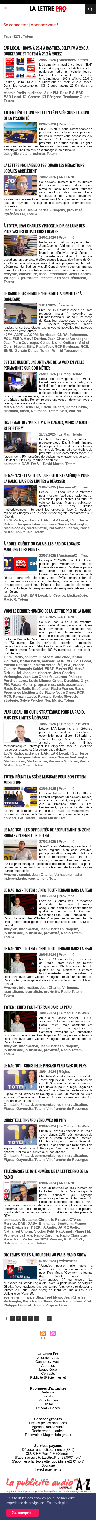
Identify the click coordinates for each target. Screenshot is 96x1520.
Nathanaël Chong (18, 1231)
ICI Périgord (51, 97)
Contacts (48, 1373)
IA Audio (49, 1227)
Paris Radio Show (37, 1301)
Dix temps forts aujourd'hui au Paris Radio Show (45, 1255)
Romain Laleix (24, 696)
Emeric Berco (44, 665)
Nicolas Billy (24, 346)
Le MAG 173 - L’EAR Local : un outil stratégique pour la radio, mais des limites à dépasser (46, 478)
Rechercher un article (48, 1431)
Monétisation (48, 1400)
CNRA (62, 335)
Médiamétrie (37, 528)
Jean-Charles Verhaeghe (67, 339)
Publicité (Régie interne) (48, 1377)
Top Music (24, 532)
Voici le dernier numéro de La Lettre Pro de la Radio (47, 611)
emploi (24, 874)
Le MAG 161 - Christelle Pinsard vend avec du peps (45, 1065)
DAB (25, 464)
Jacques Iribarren (31, 524)
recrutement (38, 878)
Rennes (56, 1239)
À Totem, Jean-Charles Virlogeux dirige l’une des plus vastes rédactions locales (44, 228)
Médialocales (14, 528)
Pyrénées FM (14, 214)
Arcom (47, 657)
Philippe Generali (18, 1305)
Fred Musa (53, 1297)
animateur (12, 464)
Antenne (48, 1392)
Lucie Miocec (40, 681)
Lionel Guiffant (64, 343)
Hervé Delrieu (35, 339)
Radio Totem (71, 933)
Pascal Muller (21, 685)
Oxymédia (24, 1108)
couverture (28, 274)
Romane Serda (50, 696)
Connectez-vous (48, 1362)
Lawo (22, 681)
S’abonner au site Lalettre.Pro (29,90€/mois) (48, 1457)
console (48, 661)
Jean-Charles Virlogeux (46, 210)
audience (35, 93)
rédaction (78, 278)
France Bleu (33, 1297)
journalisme (13, 933)
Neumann (39, 411)
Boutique (48, 1465)
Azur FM (51, 93)
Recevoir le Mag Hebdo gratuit (48, 1435)
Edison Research (17, 665)
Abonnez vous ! (44, 25)
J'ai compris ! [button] (23, 1513)
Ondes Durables (65, 681)
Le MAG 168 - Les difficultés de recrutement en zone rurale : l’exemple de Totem (47, 832)
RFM (68, 1239)
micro (24, 411)
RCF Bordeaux (67, 346)
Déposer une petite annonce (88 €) (48, 1450)
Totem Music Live (51, 818)
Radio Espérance (35, 688)
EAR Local (12, 97)
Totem (9, 101)
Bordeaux (47, 335)
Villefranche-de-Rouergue (67, 1108)
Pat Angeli (64, 1231)
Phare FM (82, 1231)
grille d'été (18, 154)
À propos (48, 1365)
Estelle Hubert (52, 407)
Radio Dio (12, 688)
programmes (44, 685)
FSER (17, 339)
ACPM (32, 335)
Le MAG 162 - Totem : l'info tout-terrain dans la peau (48, 890)
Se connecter (16, 25)
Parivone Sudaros (63, 528)
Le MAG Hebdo (48, 1408)
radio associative (70, 685)
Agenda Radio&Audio (48, 1427)
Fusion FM (64, 669)
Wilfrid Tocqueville (67, 350)
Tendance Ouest (76, 97)
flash (43, 274)
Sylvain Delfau (26, 350)
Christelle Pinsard (18, 1105)
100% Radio (13, 520)
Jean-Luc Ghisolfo (38, 677)
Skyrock (70, 696)
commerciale (45, 1105)
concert (10, 818)
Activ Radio (13, 407)
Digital (48, 1404)
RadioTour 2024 (35, 1239)
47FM (8, 335)
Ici (19, 673)
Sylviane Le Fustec (19, 1243)
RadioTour (44, 346)
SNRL (8, 350)
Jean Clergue (14, 210)
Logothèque (48, 1369)
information (57, 274)
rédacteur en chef (54, 278)
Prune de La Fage (18, 1235)
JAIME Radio (68, 1227)
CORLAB (64, 661)
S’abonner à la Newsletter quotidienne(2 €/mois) (48, 1461)
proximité (37, 154)
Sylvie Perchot (31, 700)
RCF (80, 692)
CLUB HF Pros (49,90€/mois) (48, 1453)
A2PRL (20, 335)
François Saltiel (30, 669)
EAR (80, 93)
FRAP (49, 669)
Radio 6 (10, 599)
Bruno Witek (30, 661)
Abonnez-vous (48, 1358)
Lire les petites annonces (48, 1423)
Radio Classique (73, 1235)
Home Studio (76, 407)
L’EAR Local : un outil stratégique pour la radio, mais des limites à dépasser (44, 715)
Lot (20, 818)
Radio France (62, 688)
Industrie (48, 1396)
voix (63, 411)
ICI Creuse (31, 97)
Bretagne (29, 1219)
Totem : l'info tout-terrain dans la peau (38, 1007)
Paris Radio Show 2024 (72, 1301)
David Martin (53, 464)
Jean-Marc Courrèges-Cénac (27, 343)
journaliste (29, 278)
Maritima (11, 411)
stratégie (11, 700)
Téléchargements (48, 1469)
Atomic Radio (15, 93)
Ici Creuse (57, 595)
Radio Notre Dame (60, 692)
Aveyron (10, 274)
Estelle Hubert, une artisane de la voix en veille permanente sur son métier (44, 365)
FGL (7, 339)
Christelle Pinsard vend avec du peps (35, 1120)
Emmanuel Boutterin (56, 1223)
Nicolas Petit (44, 1231)
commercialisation (72, 1105)
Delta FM (67, 93)
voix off (75, 411)
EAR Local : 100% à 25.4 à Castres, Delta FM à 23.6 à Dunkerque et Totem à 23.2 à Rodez (46, 51)
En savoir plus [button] (57, 1503)
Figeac (9, 1108)
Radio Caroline (46, 1235)
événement (78, 335)
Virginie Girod (56, 1305)
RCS (84, 346)
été (6, 154)
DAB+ (36, 464)
